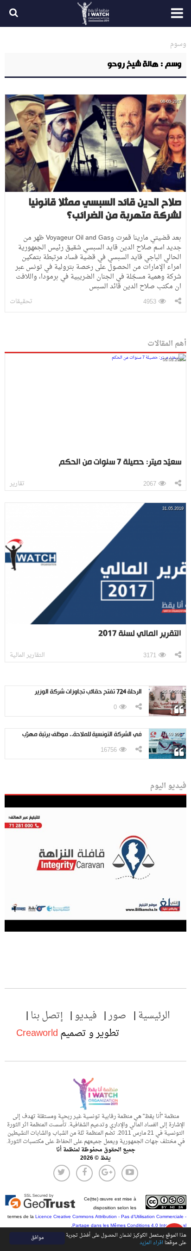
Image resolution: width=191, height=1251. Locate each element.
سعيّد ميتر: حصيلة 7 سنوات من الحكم (120, 462)
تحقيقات (21, 301)
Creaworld (37, 1033)
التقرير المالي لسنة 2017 (139, 634)
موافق (37, 1237)
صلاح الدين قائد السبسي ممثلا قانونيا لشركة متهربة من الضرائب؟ (105, 209)
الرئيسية (154, 1016)
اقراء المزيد (151, 1242)
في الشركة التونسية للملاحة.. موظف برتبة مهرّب (82, 734)
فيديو (86, 1016)
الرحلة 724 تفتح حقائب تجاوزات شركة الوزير (88, 691)
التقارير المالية (27, 655)
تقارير (17, 483)
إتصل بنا (47, 1016)
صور (117, 1016)
